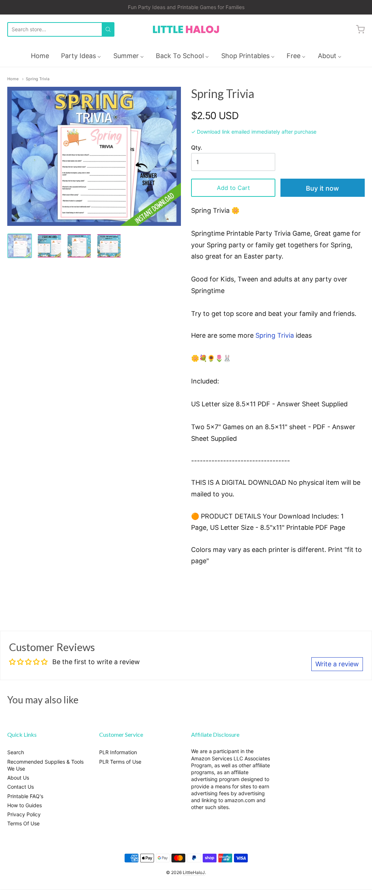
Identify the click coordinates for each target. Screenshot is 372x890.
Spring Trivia (37, 78)
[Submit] (108, 29)
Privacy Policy (24, 814)
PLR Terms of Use (120, 762)
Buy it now (322, 188)
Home (13, 78)
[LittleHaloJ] (186, 29)
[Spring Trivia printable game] (49, 245)
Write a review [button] (337, 664)
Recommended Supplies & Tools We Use (45, 765)
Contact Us (20, 787)
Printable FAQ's (25, 796)
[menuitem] (40, 55)
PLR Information (118, 752)
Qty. (196, 148)
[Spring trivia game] (79, 245)
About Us (18, 778)
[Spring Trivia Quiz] (19, 245)
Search (15, 752)
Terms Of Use (23, 823)
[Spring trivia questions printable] (109, 245)
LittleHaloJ (194, 872)
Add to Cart (233, 187)
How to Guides (24, 805)
